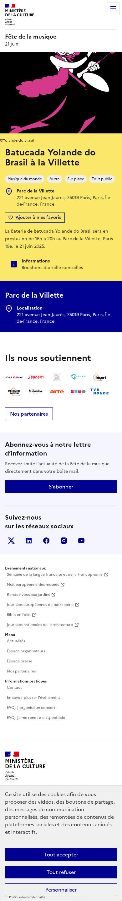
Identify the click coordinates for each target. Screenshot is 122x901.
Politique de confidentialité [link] (27, 897)
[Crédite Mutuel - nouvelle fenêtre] (14, 377)
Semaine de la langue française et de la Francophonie (55, 574)
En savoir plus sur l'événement (33, 697)
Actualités (16, 641)
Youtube (81, 540)
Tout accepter (61, 854)
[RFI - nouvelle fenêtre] (78, 391)
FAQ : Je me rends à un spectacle (36, 717)
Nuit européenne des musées (33, 584)
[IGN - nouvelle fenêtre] (57, 377)
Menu (113, 9)
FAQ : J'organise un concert (31, 707)
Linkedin (29, 540)
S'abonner (61, 486)
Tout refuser (61, 872)
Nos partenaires (29, 414)
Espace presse (19, 661)
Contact (14, 687)
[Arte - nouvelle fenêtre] (57, 391)
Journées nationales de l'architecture (40, 625)
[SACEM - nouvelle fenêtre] (35, 377)
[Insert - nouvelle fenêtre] (99, 377)
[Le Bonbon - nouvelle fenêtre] (35, 391)
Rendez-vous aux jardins (28, 594)
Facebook (46, 540)
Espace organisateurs (26, 651)
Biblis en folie (18, 615)
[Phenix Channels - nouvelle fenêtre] (14, 391)
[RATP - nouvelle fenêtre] (78, 377)
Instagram (64, 540)
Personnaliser (61, 889)
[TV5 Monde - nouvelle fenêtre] (99, 391)
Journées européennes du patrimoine (40, 604)
